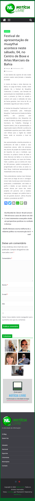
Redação (8, 68)
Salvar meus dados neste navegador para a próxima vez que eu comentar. (17, 318)
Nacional (5, 449)
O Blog (4, 434)
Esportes (7, 31)
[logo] (14, 417)
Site (3, 304)
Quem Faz (5, 438)
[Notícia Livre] (4, 20)
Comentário (7, 258)
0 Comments (9, 71)
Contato (4, 466)
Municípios (5, 462)
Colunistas (5, 457)
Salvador (5, 445)
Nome (5, 285)
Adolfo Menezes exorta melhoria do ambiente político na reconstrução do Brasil (16, 231)
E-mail (5, 294)
